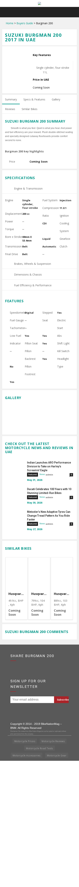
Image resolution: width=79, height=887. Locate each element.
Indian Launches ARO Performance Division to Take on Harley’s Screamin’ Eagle (49, 466)
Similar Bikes (29, 109)
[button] (73, 12)
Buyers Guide (24, 23)
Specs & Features (34, 99)
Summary (11, 99)
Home (9, 23)
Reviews (10, 109)
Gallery (56, 99)
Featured (32, 474)
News (42, 474)
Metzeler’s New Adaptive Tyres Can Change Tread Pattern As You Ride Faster (48, 515)
